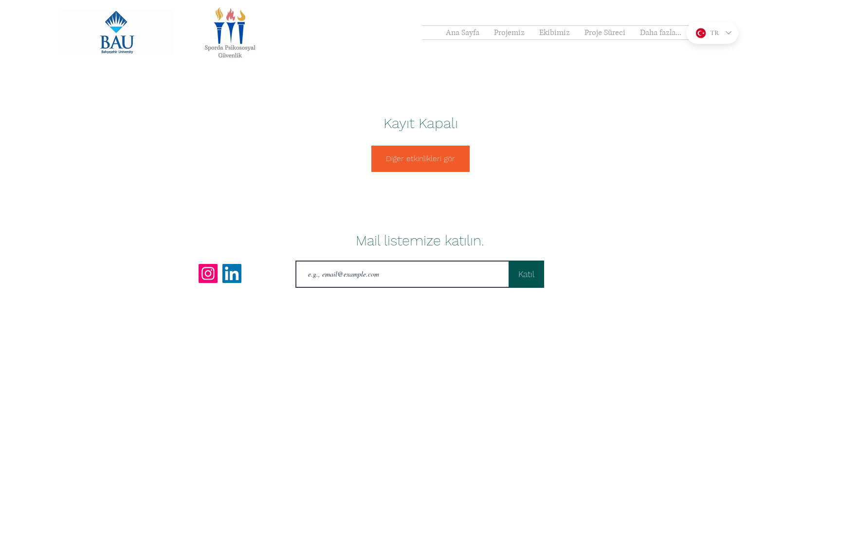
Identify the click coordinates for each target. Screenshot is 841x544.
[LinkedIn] (231, 273)
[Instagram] (208, 273)
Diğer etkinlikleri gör (420, 158)
